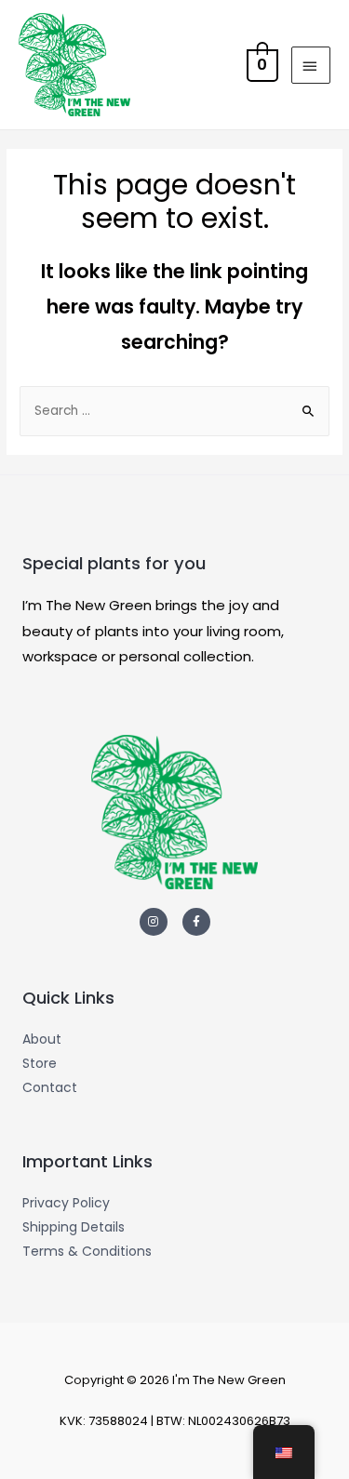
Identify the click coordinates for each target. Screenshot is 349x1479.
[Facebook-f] (196, 922)
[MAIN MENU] (310, 65)
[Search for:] (174, 411)
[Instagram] (154, 922)
